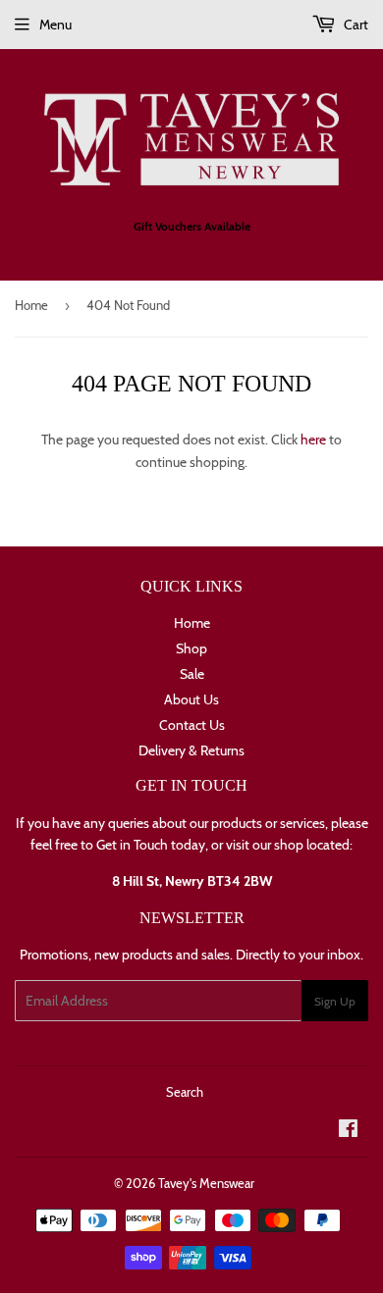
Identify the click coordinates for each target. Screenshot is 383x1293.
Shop (191, 648)
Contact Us (192, 725)
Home (31, 305)
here (313, 439)
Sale (192, 674)
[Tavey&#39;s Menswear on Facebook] (348, 1131)
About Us (191, 699)
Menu (55, 24)
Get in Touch (132, 844)
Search (184, 1092)
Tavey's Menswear (206, 1183)
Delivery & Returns (191, 750)
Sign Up (335, 1001)
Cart (354, 24)
